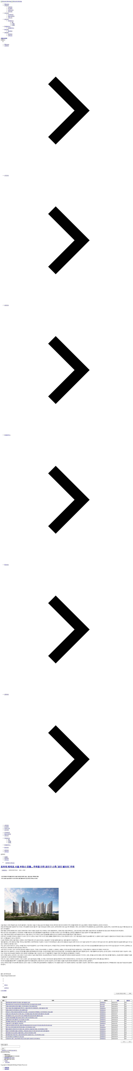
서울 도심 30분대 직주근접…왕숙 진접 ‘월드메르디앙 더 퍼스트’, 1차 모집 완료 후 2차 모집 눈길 (29, 1025)
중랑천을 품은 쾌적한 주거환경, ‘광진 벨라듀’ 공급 (18, 1002)
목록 (130, 993)
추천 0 (6, 985)
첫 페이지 (4, 1050)
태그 (130, 1041)
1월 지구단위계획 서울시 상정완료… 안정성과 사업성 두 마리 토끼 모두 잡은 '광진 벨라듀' (27, 1031)
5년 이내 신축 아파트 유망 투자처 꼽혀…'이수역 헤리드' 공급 (20, 1027)
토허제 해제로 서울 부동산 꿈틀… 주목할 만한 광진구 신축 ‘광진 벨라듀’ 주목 (37, 866)
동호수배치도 (11, 16)
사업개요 (10, 7)
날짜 (118, 1000)
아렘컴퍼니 (4, 870)
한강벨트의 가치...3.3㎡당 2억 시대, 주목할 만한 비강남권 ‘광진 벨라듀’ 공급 (24, 1015)
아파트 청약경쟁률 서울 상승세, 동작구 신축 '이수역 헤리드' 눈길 (21, 1017)
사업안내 (6, 5)
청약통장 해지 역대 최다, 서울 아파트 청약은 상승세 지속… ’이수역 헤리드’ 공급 (25, 1034)
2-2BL (13, 25)
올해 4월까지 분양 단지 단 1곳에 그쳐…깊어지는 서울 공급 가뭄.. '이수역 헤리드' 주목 (26, 1029)
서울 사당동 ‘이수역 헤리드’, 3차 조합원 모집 (16, 1010)
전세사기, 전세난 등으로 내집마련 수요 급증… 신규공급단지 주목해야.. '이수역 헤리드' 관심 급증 (29, 1012)
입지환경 (10, 8)
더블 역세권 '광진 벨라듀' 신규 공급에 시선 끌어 (17, 1019)
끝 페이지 (14, 1050)
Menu (2, 40)
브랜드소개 (10, 10)
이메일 (6, 1060)
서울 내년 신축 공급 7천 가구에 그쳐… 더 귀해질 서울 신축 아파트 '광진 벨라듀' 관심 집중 (27, 1013)
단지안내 (6, 13)
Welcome (6, 4)
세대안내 (6, 19)
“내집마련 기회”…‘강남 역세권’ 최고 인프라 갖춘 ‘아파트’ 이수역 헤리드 (23, 1038)
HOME (6, 857)
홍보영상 (6, 29)
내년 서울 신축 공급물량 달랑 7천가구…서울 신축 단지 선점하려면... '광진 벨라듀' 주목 (27, 1008)
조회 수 (128, 1000)
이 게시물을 (3, 990)
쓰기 (124, 1041)
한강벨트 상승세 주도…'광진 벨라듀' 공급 (16, 1021)
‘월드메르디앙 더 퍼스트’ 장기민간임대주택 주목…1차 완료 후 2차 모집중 (23, 1004)
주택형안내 (11, 20)
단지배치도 (10, 14)
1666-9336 (9, 1057)
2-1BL (13, 23)
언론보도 (10, 35)
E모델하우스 (7, 26)
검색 (3, 1048)
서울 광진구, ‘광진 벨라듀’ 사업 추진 (14, 1023)
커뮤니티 (10, 17)
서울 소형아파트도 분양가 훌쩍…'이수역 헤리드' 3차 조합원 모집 (21, 1006)
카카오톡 (7, 1062)
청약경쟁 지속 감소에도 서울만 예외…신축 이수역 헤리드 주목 (21, 1032)
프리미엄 (10, 11)
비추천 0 (6, 988)
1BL (12, 22)
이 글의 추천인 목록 (120, 993)
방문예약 (6, 32)
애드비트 (102, 1004)
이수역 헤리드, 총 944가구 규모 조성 (15, 1036)
